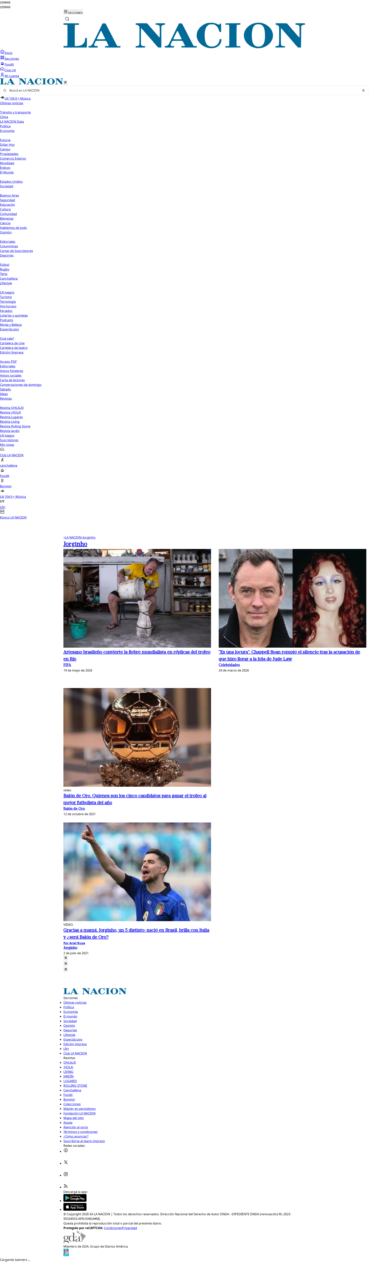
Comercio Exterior (13, 158)
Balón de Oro (74, 809)
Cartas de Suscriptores (16, 251)
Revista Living (10, 422)
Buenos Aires (9, 195)
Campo (5, 149)
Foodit (9, 64)
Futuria (5, 140)
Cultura (5, 209)
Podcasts (6, 320)
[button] (184, 299)
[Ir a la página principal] (184, 47)
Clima (4, 117)
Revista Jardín (10, 431)
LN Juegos (7, 292)
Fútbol (4, 265)
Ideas (4, 394)
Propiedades (9, 154)
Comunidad (8, 214)
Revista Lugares (11, 417)
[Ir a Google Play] (74, 1201)
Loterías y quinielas (14, 315)
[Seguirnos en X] (65, 1163)
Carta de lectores (12, 380)
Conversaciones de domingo (21, 385)
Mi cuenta (12, 76)
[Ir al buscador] (67, 19)
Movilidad (7, 163)
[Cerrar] (65, 82)
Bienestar (7, 218)
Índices (5, 168)
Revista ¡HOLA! (10, 412)
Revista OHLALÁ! (12, 408)
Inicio (8, 53)
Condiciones (113, 1228)
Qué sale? (7, 338)
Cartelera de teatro (14, 348)
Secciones (12, 59)
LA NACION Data (12, 121)
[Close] (65, 958)
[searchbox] (183, 90)
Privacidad (129, 1228)
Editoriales (7, 241)
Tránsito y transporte (15, 112)
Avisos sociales (11, 375)
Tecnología (8, 301)
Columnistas (9, 246)
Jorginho (88, 537)
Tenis (3, 274)
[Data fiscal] (66, 1255)
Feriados (6, 311)
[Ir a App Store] (74, 1209)
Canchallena (9, 278)
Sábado (5, 389)
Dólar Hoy (7, 145)
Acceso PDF (8, 361)
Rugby (4, 269)
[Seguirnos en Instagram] (65, 1175)
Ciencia (5, 223)
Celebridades (229, 665)
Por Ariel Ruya (74, 943)
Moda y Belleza (11, 325)
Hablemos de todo (13, 228)
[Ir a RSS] (65, 1187)
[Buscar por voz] (363, 90)
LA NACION (72, 537)
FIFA (67, 665)
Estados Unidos (11, 181)
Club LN (10, 70)
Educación (7, 205)
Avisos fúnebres (11, 371)
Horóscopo (8, 306)
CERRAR (5, 2)
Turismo (6, 297)
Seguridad (7, 200)
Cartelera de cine (12, 343)
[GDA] (74, 1242)
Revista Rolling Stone (15, 426)
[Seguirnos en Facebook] (65, 1151)
